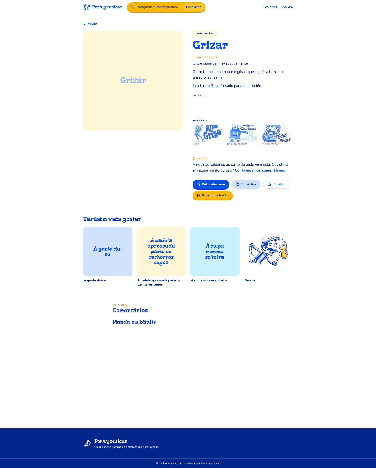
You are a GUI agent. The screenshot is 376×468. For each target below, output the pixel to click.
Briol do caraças (237, 144)
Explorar (270, 7)
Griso (215, 85)
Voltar (92, 24)
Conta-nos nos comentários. (260, 170)
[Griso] (208, 133)
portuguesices (205, 33)
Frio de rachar (270, 144)
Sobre (287, 7)
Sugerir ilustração (215, 195)
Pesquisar (193, 7)
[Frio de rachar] (276, 133)
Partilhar (279, 184)
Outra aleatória (213, 184)
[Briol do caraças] (242, 133)
